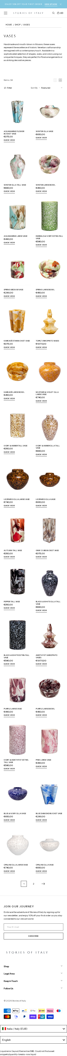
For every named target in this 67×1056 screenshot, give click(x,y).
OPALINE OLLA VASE (45, 865)
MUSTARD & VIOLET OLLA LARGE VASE (47, 393)
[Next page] (43, 884)
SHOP (17, 24)
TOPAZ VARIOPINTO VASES (47, 341)
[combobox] (33, 1028)
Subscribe (33, 936)
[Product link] (17, 118)
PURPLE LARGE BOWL (45, 709)
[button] (5, 13)
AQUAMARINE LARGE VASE (15, 236)
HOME (9, 24)
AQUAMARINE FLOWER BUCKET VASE (14, 132)
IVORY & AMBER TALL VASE (15, 445)
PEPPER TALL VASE (12, 601)
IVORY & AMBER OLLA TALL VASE (48, 446)
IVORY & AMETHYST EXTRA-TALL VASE (16, 761)
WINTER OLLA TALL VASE (15, 185)
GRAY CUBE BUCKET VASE (47, 550)
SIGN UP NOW (51, 4)
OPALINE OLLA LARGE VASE (16, 865)
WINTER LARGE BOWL (45, 185)
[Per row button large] (55, 80)
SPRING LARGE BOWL (45, 289)
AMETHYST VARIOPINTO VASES (46, 656)
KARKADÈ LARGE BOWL (14, 392)
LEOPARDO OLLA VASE (45, 499)
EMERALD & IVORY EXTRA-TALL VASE (49, 237)
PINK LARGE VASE (43, 760)
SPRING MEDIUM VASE (13, 289)
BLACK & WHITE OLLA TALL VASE (48, 602)
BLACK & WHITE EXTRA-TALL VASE (16, 656)
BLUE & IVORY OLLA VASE (15, 813)
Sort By (34, 87)
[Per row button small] (60, 80)
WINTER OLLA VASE (44, 131)
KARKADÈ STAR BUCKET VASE (17, 341)
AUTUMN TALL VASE (13, 550)
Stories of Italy (19, 1000)
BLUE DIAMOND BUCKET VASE (49, 813)
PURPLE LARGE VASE (13, 709)
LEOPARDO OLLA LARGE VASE (17, 499)
